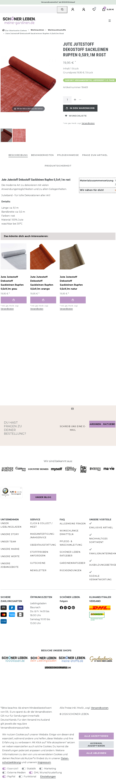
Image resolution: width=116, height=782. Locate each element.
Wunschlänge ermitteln (69, 532)
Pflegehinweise (68, 155)
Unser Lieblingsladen (11, 525)
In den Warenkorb (82, 108)
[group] (13, 256)
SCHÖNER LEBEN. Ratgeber (70, 554)
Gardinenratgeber (72, 563)
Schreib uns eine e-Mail (73, 428)
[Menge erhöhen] (75, 99)
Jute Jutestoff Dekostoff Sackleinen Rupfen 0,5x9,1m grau (12, 283)
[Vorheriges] (3, 84)
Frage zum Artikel (95, 155)
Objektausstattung (43, 545)
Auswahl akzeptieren (96, 744)
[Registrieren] (84, 9)
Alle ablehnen (96, 753)
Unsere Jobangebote (10, 565)
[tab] (18, 155)
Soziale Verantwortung (100, 578)
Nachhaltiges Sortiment (98, 540)
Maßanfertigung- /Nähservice (42, 536)
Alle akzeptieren (96, 736)
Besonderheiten (42, 155)
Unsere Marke (10, 549)
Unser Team (8, 541)
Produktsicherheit (58, 165)
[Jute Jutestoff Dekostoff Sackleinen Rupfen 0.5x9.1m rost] (8, 136)
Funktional (30, 776)
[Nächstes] (54, 84)
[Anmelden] (73, 9)
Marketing (50, 768)
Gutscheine (38, 563)
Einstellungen (48, 776)
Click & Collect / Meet (41, 525)
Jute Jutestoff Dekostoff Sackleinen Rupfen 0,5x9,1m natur (71, 283)
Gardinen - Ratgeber (102, 424)
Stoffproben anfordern (39, 554)
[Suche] (62, 9)
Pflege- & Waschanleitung (71, 543)
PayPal (11, 776)
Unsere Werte (10, 556)
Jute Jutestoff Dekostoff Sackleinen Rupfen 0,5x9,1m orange (41, 283)
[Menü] (21, 488)
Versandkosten (88, 123)
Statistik (31, 768)
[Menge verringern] (80, 99)
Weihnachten (37, 30)
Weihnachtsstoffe (56, 30)
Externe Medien (16, 772)
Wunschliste (78, 116)
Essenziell (12, 768)
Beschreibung (18, 155)
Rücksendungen (70, 570)
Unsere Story (10, 534)
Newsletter (38, 570)
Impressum (44, 762)
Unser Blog (43, 497)
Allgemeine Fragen (73, 523)
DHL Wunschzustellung (48, 772)
